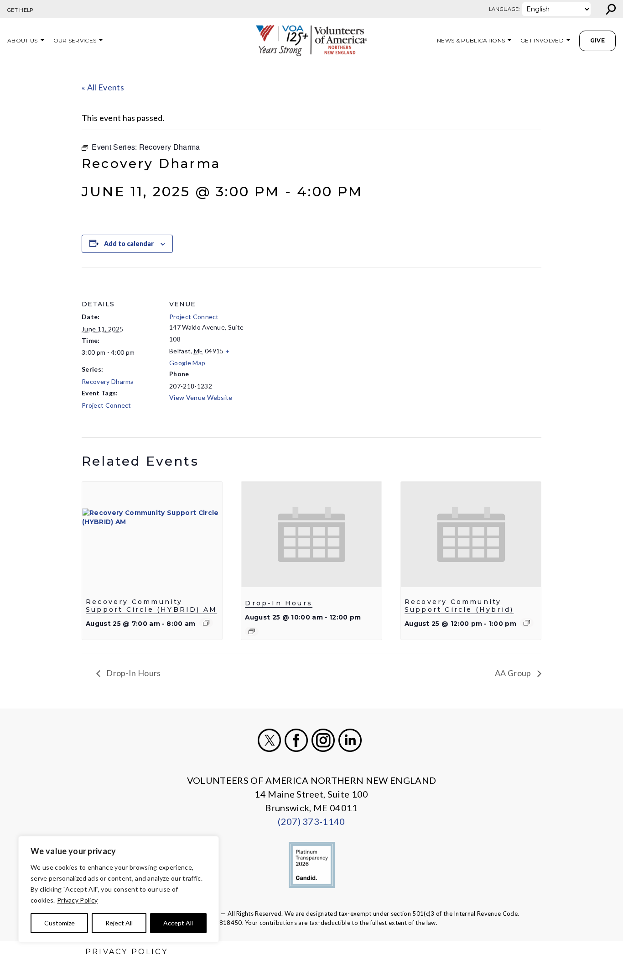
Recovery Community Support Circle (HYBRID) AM (151, 606)
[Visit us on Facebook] (296, 740)
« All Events (103, 87)
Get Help (20, 10)
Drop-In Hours (278, 603)
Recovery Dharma (108, 381)
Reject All (119, 923)
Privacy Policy (77, 900)
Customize (59, 923)
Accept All (178, 923)
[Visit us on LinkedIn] (350, 740)
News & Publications (471, 40)
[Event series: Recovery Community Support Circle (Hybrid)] (527, 622)
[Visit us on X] (269, 740)
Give (597, 40)
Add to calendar (129, 243)
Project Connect (106, 405)
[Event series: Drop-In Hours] (252, 631)
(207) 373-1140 (311, 821)
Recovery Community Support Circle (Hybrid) (459, 606)
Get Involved (542, 40)
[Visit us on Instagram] (323, 740)
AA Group (514, 673)
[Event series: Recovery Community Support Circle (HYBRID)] (206, 622)
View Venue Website (201, 397)
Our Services (75, 40)
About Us (22, 40)
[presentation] (152, 534)
